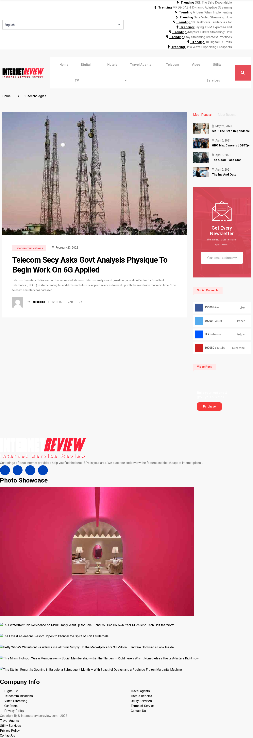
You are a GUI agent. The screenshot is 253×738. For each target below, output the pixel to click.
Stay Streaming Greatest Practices (208, 37)
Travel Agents (140, 691)
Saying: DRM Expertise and (213, 27)
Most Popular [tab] (202, 115)
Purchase (209, 406)
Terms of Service (143, 706)
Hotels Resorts (141, 696)
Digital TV (11, 691)
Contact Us (138, 711)
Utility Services (141, 701)
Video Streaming (15, 701)
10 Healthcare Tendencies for (211, 22)
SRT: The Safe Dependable (213, 2)
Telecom (172, 64)
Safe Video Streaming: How (213, 17)
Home (63, 64)
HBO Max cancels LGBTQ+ (230, 145)
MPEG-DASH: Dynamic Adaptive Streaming (202, 7)
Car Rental (11, 706)
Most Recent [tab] (227, 115)
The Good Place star (226, 160)
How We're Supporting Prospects (209, 47)
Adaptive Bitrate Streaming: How (209, 32)
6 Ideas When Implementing (212, 12)
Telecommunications (29, 248)
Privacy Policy (14, 711)
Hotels (112, 64)
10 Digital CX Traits (218, 42)
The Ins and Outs (224, 174)
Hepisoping (37, 301)
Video (196, 64)
